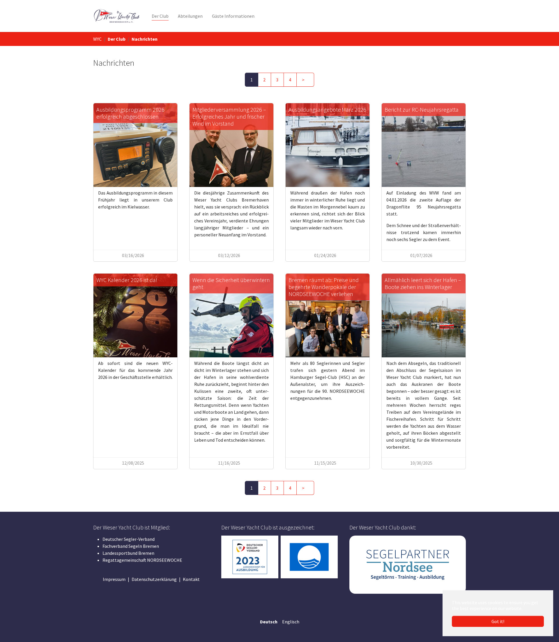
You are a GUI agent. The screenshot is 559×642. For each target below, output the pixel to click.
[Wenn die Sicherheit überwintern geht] (231, 315)
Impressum (114, 579)
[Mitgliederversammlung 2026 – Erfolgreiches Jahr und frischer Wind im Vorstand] (231, 145)
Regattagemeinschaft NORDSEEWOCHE (142, 560)
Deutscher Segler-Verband (128, 539)
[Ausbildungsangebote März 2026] (327, 145)
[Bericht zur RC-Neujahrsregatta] (424, 145)
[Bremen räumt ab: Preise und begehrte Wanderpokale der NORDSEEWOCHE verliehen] (327, 315)
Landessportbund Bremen (128, 553)
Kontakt (191, 579)
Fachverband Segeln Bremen (130, 546)
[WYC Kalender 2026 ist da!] (135, 315)
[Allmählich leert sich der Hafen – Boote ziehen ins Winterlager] (424, 315)
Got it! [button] (497, 621)
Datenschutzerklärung (154, 579)
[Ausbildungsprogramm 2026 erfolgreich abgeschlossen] (135, 145)
